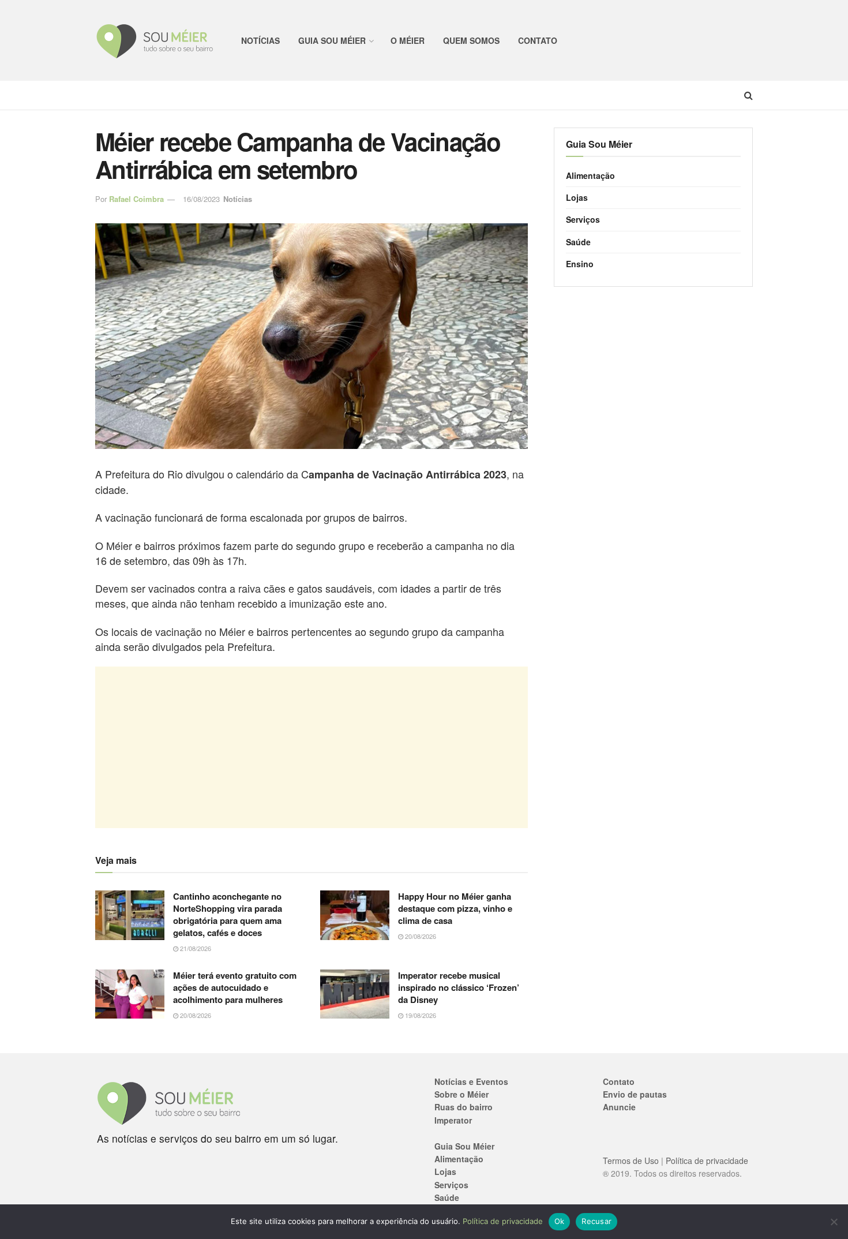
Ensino (580, 263)
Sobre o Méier (461, 1094)
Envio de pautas (635, 1094)
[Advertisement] (311, 747)
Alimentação (590, 175)
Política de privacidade (707, 1160)
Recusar (596, 1221)
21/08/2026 (194, 948)
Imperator (453, 1120)
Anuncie (619, 1107)
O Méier (408, 40)
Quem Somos (471, 40)
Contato (537, 40)
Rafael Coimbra (136, 198)
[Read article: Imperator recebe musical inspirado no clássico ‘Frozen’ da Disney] (354, 994)
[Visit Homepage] (155, 41)
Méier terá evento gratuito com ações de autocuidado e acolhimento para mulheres (235, 987)
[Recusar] (833, 1221)
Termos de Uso (631, 1160)
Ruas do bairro (463, 1107)
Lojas (577, 197)
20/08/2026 (419, 936)
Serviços (583, 219)
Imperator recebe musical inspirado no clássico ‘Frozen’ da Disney (458, 987)
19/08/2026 (419, 1015)
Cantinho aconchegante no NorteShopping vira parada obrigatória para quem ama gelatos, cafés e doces (227, 914)
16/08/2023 (201, 198)
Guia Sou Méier (332, 40)
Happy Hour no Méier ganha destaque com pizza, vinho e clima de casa (455, 908)
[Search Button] (748, 95)
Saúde (578, 242)
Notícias (260, 40)
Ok (559, 1221)
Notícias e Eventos (471, 1081)
